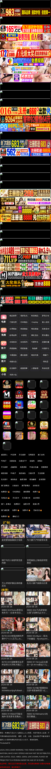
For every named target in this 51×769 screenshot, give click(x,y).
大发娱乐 (15, 485)
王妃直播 (41, 473)
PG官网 (13, 455)
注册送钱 (13, 461)
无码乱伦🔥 (5, 498)
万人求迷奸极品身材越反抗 (12, 584)
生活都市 (13, 368)
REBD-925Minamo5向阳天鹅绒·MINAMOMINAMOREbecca (38, 717)
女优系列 (24, 342)
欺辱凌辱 (13, 335)
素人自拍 (45, 322)
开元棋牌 (22, 455)
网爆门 (45, 355)
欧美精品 (34, 315)
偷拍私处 (14, 479)
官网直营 (31, 455)
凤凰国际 (23, 467)
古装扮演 (13, 342)
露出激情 (24, 355)
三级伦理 (13, 322)
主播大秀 (31, 473)
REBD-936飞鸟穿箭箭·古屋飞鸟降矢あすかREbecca (37, 613)
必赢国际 (14, 467)
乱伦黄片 (4, 479)
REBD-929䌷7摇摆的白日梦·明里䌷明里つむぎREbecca (37, 690)
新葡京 (40, 461)
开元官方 (16, 498)
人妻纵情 (34, 368)
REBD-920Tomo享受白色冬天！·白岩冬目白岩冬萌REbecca (12, 613)
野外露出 (45, 335)
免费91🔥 (16, 510)
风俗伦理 (45, 368)
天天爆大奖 (26, 498)
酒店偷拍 (22, 473)
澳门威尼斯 (5, 510)
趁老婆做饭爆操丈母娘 (12, 539)
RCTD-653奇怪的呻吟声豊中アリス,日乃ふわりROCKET (13, 638)
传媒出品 (13, 361)
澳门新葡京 (5, 485)
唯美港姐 (34, 329)
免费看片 (17, 504)
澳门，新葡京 (6, 504)
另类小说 (13, 374)
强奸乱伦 (24, 315)
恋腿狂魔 (45, 342)
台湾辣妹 (13, 329)
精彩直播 (4, 473)
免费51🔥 (36, 492)
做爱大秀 (26, 504)
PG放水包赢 (34, 467)
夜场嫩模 (33, 479)
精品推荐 (13, 315)
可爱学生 (34, 342)
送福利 (32, 461)
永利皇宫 (36, 485)
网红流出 (34, 335)
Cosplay (35, 322)
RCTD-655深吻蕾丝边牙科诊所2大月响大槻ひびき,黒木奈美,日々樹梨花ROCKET (13, 666)
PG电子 (4, 461)
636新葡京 (17, 492)
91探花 (24, 335)
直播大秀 (36, 504)
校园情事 (24, 368)
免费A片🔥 (26, 510)
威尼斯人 (4, 455)
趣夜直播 (23, 479)
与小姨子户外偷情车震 (37, 539)
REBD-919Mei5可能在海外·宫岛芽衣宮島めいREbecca (12, 716)
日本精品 (24, 322)
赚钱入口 (16, 516)
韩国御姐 (24, 329)
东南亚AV (45, 329)
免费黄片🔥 (5, 516)
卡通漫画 (13, 355)
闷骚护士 (45, 348)
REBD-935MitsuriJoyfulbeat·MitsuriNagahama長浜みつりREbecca (12, 691)
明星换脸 (24, 348)
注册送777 (23, 461)
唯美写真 (34, 355)
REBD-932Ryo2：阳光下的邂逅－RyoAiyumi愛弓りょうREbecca (37, 638)
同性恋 (45, 361)
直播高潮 (44, 467)
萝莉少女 (45, 315)
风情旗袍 (13, 348)
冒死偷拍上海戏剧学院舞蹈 (37, 561)
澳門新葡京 (26, 485)
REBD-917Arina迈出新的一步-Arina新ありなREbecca (37, 664)
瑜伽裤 (34, 348)
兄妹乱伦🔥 (37, 510)
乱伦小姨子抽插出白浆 (37, 583)
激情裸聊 (26, 492)
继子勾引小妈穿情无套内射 (12, 561)
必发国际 (42, 479)
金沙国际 (36, 498)
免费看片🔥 (5, 492)
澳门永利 (41, 455)
